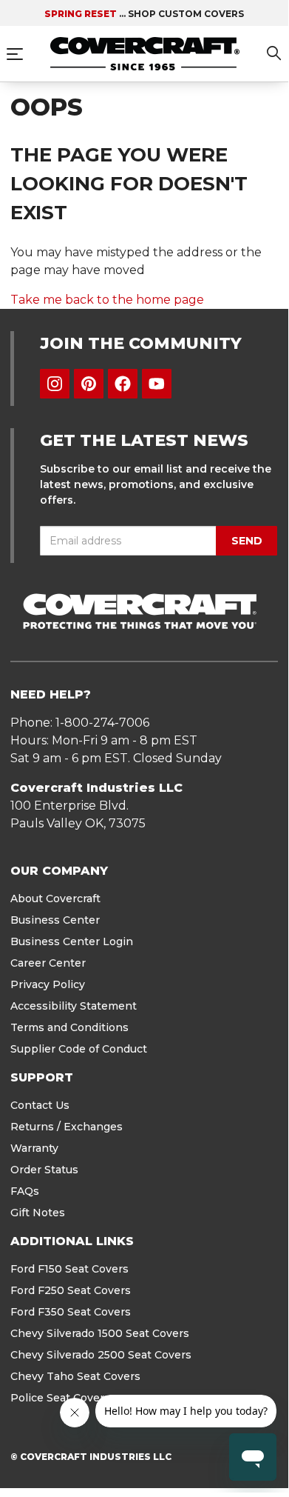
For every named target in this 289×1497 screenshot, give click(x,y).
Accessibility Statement (73, 1006)
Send (246, 540)
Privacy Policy (47, 984)
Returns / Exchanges (66, 1126)
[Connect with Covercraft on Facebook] (122, 384)
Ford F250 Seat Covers (70, 1290)
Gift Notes (37, 1212)
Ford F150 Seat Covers (69, 1269)
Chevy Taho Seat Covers (75, 1376)
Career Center (48, 963)
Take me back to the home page (107, 300)
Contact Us (39, 1105)
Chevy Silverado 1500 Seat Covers (99, 1333)
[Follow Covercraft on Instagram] (54, 384)
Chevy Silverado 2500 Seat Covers (100, 1354)
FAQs (24, 1191)
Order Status (44, 1169)
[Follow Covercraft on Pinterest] (88, 384)
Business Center (55, 920)
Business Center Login (71, 941)
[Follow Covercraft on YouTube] (156, 384)
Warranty (34, 1148)
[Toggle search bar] (274, 56)
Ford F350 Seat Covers (70, 1311)
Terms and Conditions (69, 1027)
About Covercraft (55, 898)
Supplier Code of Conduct (78, 1049)
